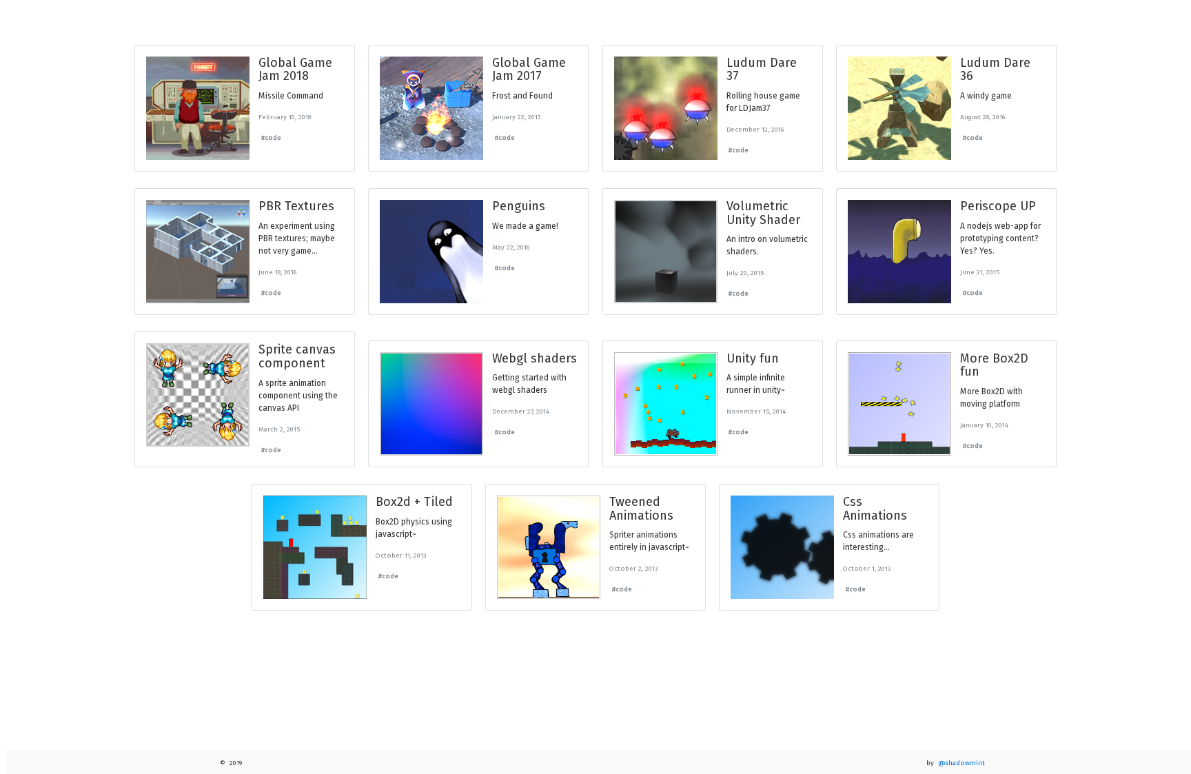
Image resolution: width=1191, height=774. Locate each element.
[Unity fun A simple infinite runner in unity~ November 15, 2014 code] (712, 471)
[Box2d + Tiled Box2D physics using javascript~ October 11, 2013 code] (361, 614)
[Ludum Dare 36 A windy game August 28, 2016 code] (946, 175)
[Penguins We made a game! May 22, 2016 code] (479, 318)
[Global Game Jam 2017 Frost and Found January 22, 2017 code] (479, 175)
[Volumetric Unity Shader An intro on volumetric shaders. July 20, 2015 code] (712, 318)
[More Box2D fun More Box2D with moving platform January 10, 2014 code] (946, 471)
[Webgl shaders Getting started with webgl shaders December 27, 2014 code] (479, 471)
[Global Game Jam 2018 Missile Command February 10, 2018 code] (245, 175)
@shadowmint (961, 763)
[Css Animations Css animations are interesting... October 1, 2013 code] (829, 614)
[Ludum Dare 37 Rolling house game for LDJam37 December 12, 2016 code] (712, 175)
